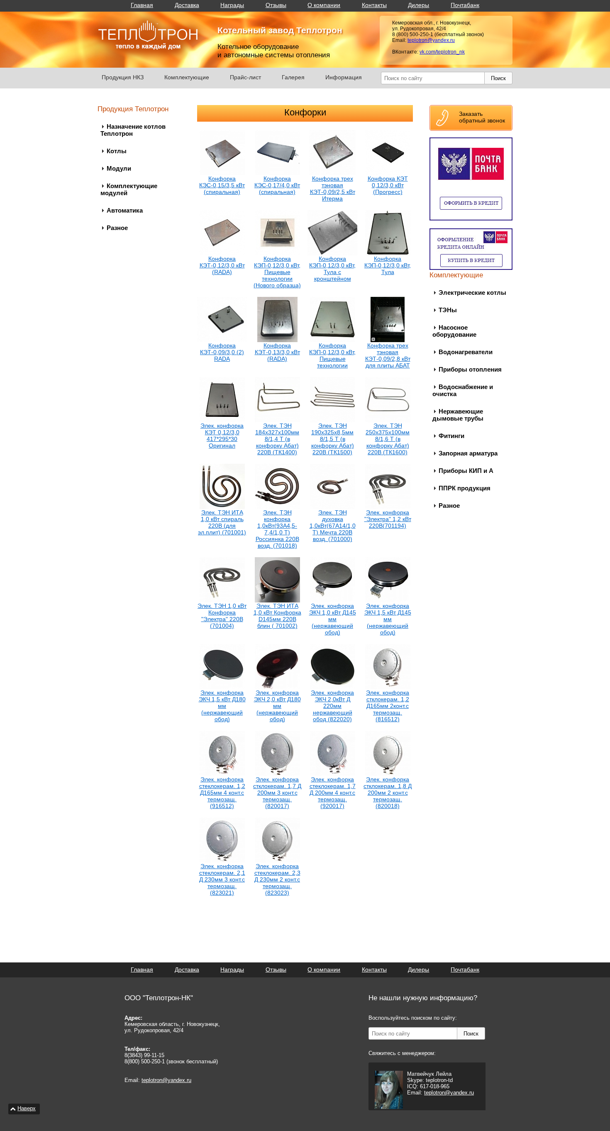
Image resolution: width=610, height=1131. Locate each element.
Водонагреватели (466, 351)
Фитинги (451, 435)
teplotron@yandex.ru (431, 40)
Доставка (187, 5)
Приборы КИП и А (466, 470)
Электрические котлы (472, 292)
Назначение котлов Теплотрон (133, 130)
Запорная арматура (468, 453)
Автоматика (125, 210)
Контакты (374, 5)
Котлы (117, 150)
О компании (323, 5)
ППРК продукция (464, 488)
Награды (232, 5)
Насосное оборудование (454, 331)
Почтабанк (465, 5)
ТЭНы (448, 309)
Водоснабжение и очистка (462, 390)
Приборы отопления (470, 369)
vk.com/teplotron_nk (442, 52)
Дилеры (418, 5)
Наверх (26, 1108)
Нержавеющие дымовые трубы (457, 415)
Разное (117, 227)
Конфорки (305, 112)
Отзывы (276, 5)
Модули (119, 168)
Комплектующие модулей (128, 189)
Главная (142, 5)
